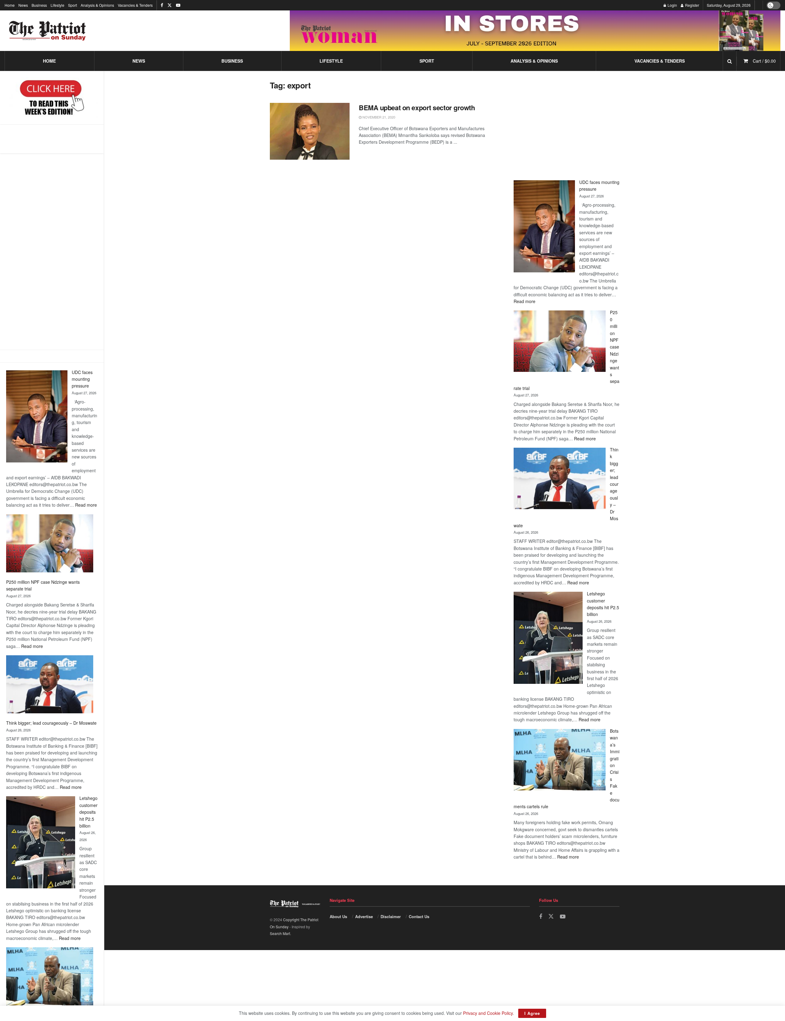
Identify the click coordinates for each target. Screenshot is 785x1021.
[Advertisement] (52, 251)
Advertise (364, 916)
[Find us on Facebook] (162, 5)
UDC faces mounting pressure (82, 379)
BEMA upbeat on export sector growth (417, 107)
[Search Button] (729, 61)
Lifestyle (57, 5)
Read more (86, 505)
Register (691, 5)
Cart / (764, 61)
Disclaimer (391, 916)
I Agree (532, 1013)
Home (10, 5)
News (23, 5)
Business (39, 5)
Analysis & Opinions (97, 5)
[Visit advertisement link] (535, 30)
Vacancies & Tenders (135, 5)
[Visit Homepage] (47, 31)
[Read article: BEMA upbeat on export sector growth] (310, 131)
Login (672, 5)
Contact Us (419, 916)
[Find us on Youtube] (178, 5)
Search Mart (280, 933)
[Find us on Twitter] (169, 5)
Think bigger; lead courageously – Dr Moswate (51, 723)
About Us (338, 916)
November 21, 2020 (378, 117)
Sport (72, 5)
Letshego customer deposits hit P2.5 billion (88, 812)
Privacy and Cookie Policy (488, 1013)
